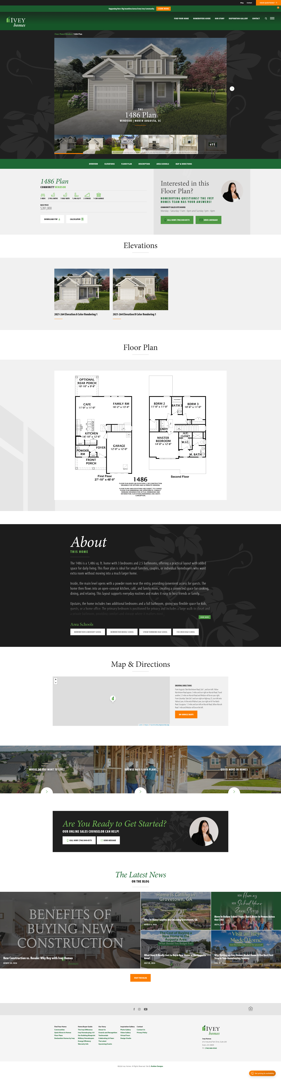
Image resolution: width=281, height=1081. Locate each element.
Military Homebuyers (86, 1038)
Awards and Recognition (107, 1032)
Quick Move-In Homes (62, 1032)
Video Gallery (125, 1032)
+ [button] (55, 679)
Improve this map (164, 725)
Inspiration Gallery (238, 18)
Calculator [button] (75, 219)
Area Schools (163, 163)
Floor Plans (59, 34)
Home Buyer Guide (85, 1026)
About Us (102, 1030)
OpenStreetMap (154, 725)
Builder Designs (157, 1066)
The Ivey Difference (85, 1030)
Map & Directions (184, 163)
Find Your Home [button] (181, 18)
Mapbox (147, 725)
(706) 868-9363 (211, 1048)
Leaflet (140, 725)
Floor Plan (126, 163)
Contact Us (141, 1030)
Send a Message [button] (211, 220)
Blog (241, 3)
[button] (278, 7)
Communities (59, 1030)
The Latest (102, 1041)
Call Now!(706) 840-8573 (178, 220)
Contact (249, 3)
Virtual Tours (125, 1035)
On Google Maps (186, 714)
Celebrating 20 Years (106, 1038)
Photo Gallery (125, 1030)
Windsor (68, 34)
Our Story (219, 18)
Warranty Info (83, 1044)
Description (144, 163)
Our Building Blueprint (86, 1035)
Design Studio (125, 1038)
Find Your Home (60, 1026)
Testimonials (103, 1035)
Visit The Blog (140, 977)
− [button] (55, 682)
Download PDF (51, 219)
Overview (93, 163)
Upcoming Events (105, 1044)
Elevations (109, 163)
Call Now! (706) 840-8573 (80, 840)
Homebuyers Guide (202, 18)
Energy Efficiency (84, 1041)
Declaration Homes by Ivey (64, 1038)
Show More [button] (204, 617)
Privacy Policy (142, 1032)
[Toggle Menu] (272, 18)
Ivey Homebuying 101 (86, 1032)
